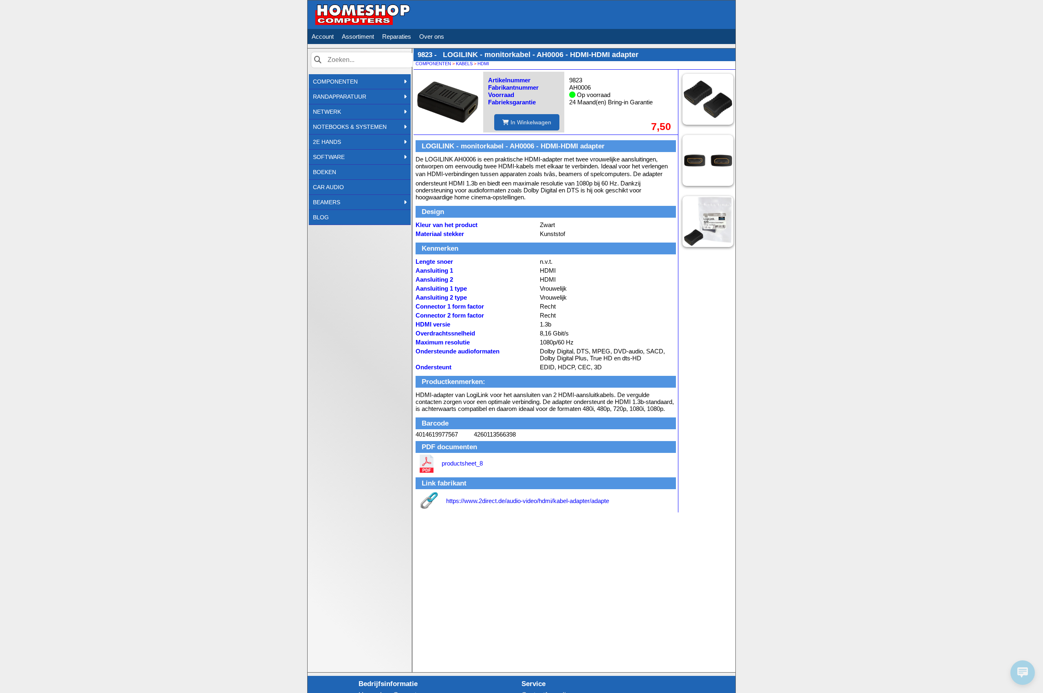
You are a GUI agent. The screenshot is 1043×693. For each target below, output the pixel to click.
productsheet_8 (462, 463)
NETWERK (327, 111)
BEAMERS (326, 202)
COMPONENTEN (335, 81)
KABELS (464, 63)
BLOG (321, 217)
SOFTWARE (329, 157)
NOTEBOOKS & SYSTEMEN (350, 127)
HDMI (483, 63)
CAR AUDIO (328, 187)
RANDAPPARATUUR (339, 96)
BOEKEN (324, 172)
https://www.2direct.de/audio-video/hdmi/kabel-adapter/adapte (527, 500)
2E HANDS (327, 142)
